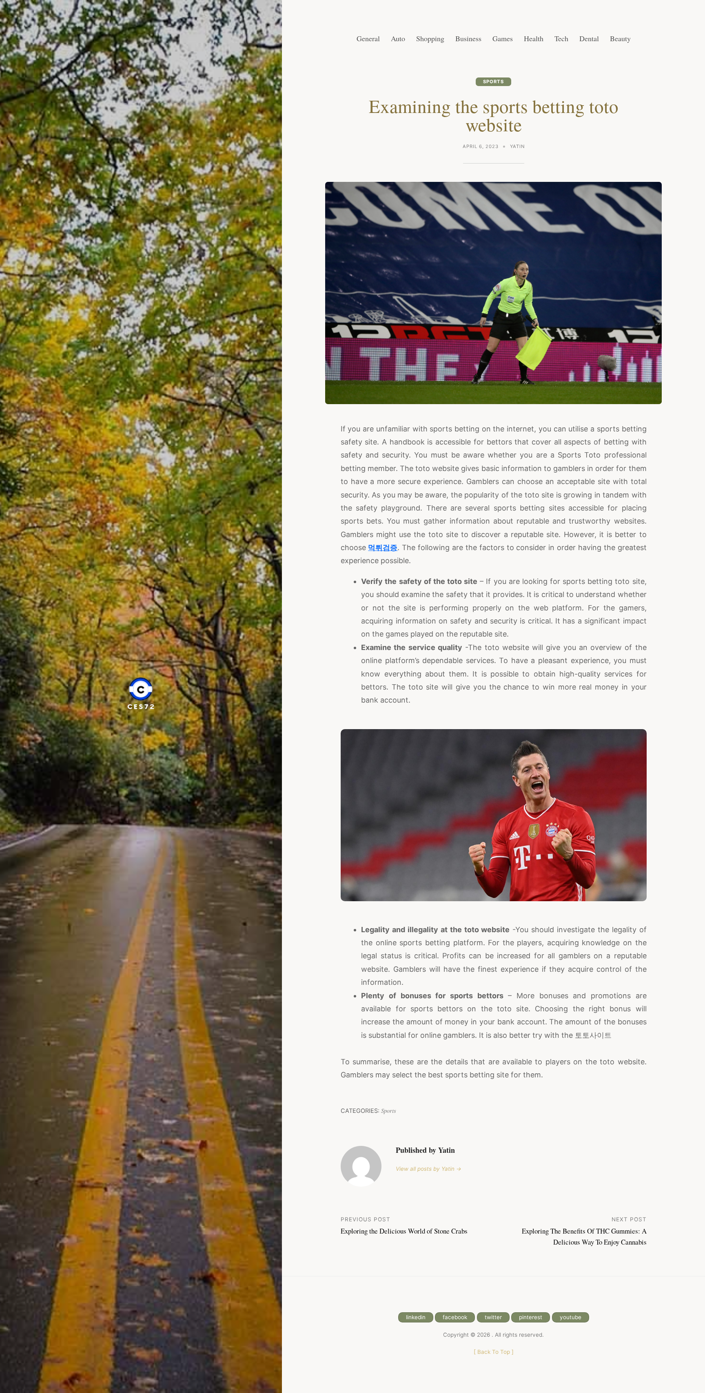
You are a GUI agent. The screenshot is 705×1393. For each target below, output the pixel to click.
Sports (493, 81)
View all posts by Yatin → (428, 1168)
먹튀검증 (382, 547)
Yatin (517, 146)
